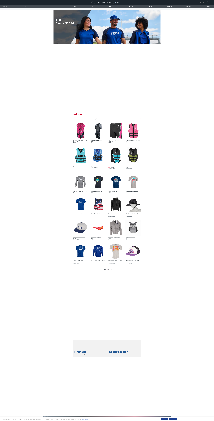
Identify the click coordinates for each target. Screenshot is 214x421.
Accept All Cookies (173, 418)
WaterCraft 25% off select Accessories (114, 170)
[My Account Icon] (203, 2)
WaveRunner (208, 6)
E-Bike (75, 6)
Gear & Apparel (6, 6)
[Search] (201, 2)
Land (98, 2)
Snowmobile (188, 6)
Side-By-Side (169, 6)
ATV (41, 6)
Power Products (131, 6)
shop (22, 9)
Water (103, 2)
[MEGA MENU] (91, 2)
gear (25, 9)
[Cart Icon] (206, 2)
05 (108, 269)
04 (107, 269)
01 (102, 269)
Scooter (150, 6)
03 (105, 269)
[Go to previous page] (101, 269)
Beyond (109, 2)
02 (104, 269)
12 (111, 269)
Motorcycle (111, 6)
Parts (25, 6)
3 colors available (94, 167)
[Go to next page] (112, 269)
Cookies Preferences (156, 418)
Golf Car (92, 6)
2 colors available (111, 168)
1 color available (76, 144)
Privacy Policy (84, 419)
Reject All (164, 418)
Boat (58, 6)
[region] (107, 419)
